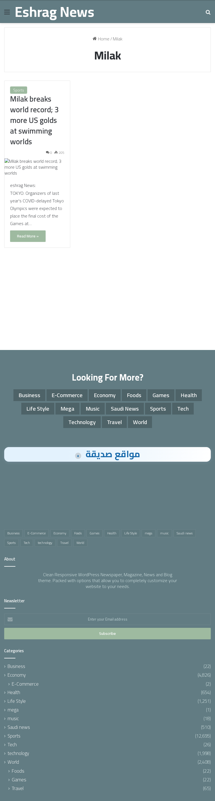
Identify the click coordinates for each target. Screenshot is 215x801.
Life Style (37, 408)
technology (82, 422)
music (93, 408)
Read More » (28, 236)
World (140, 422)
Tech (183, 408)
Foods (134, 395)
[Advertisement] (107, 302)
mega (67, 408)
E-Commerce (67, 395)
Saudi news (125, 408)
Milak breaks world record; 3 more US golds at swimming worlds (34, 120)
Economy (105, 395)
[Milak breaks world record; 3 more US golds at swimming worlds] (37, 167)
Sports (18, 90)
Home (103, 39)
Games (161, 395)
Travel (114, 422)
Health (189, 395)
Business (29, 395)
